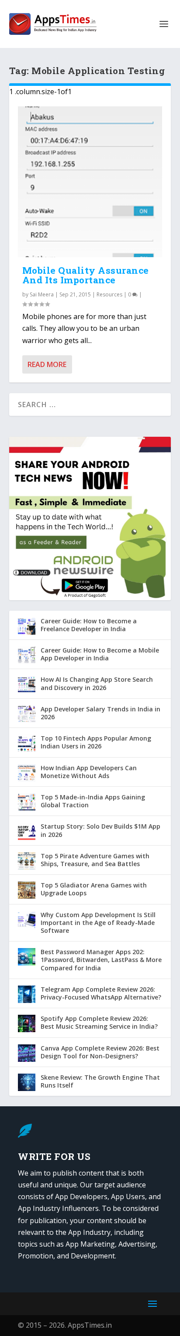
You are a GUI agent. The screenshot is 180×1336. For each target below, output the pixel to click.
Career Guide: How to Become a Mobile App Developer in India (100, 654)
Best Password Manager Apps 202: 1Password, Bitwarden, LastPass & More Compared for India (101, 960)
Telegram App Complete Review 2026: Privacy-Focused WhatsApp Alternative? (101, 993)
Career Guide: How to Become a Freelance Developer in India (89, 625)
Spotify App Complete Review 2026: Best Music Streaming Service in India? (99, 1022)
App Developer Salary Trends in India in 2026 (100, 713)
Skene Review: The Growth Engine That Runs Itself (100, 1081)
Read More (47, 364)
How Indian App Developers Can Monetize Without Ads (89, 772)
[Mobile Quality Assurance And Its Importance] (90, 181)
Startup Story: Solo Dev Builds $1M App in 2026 (100, 830)
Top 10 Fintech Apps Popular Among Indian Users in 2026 (96, 742)
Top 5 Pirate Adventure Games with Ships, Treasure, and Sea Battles (95, 860)
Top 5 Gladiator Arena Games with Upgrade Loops (94, 889)
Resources (109, 294)
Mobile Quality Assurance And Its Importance (85, 275)
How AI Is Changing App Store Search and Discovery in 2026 (97, 683)
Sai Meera (42, 294)
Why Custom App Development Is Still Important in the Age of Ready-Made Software (98, 923)
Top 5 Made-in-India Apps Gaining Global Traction (93, 801)
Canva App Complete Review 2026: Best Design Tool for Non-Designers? (100, 1052)
